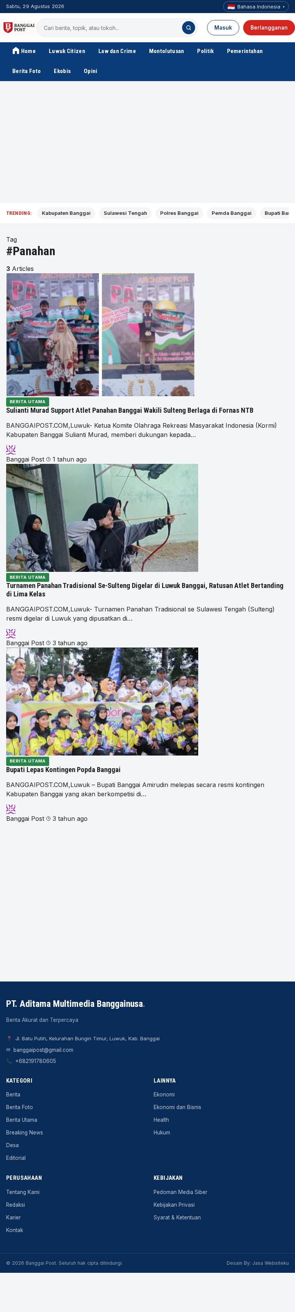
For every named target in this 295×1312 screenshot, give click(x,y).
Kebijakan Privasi (174, 1205)
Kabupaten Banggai (66, 213)
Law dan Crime (117, 51)
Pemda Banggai (232, 213)
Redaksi (15, 1205)
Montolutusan (166, 51)
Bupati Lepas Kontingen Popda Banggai (63, 770)
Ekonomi (164, 1094)
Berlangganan (269, 28)
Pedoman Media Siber (180, 1192)
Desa (12, 1145)
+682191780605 (35, 1061)
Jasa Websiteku (270, 1263)
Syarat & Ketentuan (177, 1217)
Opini (91, 71)
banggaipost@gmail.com (43, 1050)
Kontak (14, 1230)
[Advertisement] (147, 142)
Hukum (162, 1132)
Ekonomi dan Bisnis (177, 1107)
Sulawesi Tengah (125, 213)
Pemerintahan (245, 51)
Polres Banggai (179, 213)
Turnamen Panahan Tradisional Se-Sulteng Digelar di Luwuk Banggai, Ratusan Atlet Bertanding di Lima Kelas (144, 589)
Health (161, 1120)
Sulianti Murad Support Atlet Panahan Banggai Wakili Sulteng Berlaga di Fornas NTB (130, 410)
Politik (205, 51)
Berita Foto (26, 71)
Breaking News (24, 1132)
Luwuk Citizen (67, 51)
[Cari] (188, 27)
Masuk (223, 28)
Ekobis (62, 71)
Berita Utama (28, 401)
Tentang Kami (23, 1192)
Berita (13, 1094)
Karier (13, 1217)
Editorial (16, 1158)
